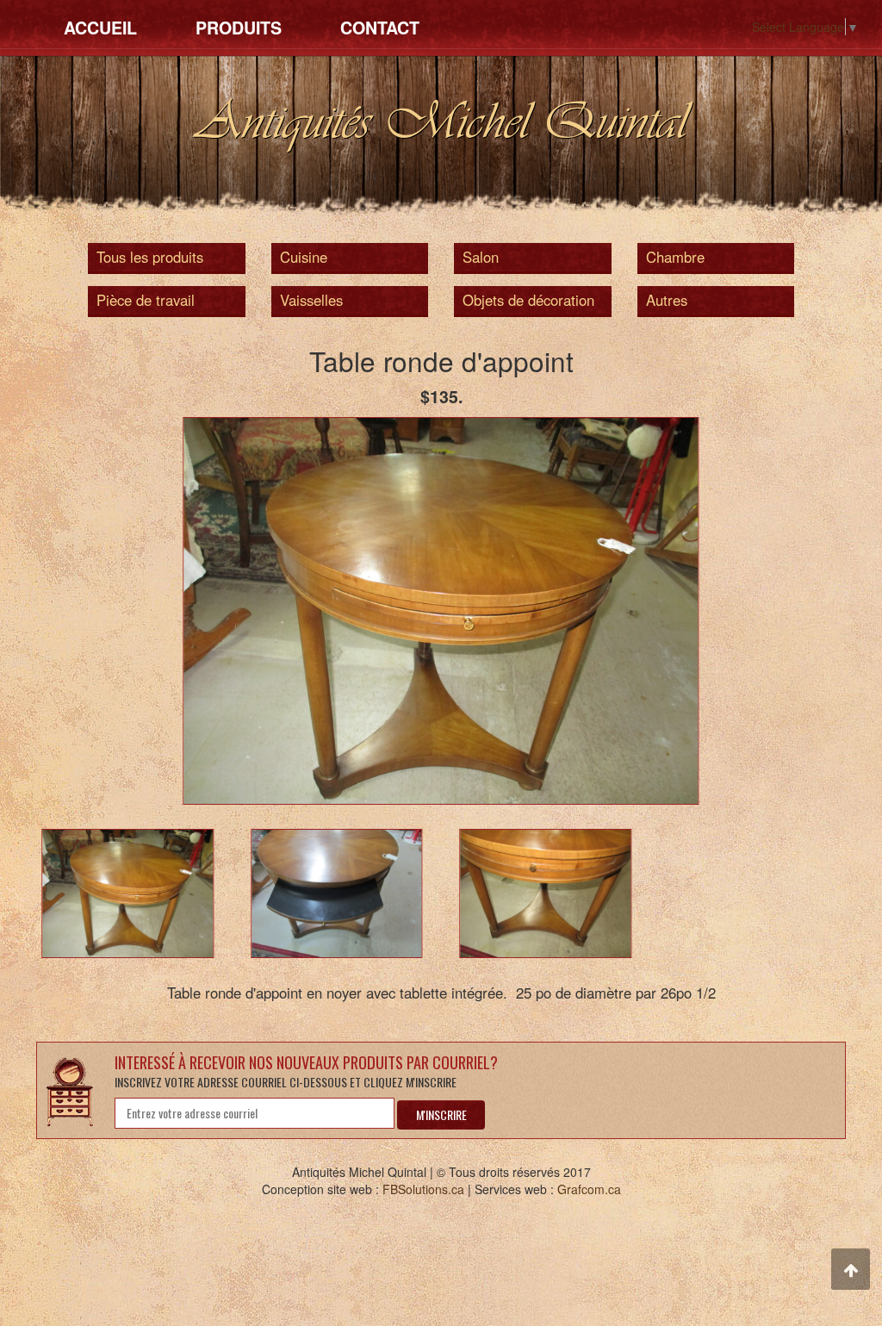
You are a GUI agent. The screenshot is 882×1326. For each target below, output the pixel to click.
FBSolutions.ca (423, 1189)
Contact (379, 28)
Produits (239, 28)
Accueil (100, 28)
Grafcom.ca (589, 1189)
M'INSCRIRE (441, 1114)
